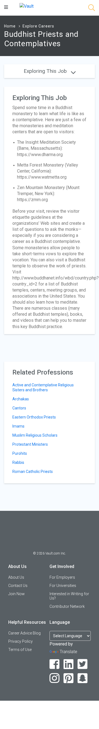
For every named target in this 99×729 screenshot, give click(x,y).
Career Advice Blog (24, 633)
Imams (18, 426)
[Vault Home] (27, 6)
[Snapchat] (83, 678)
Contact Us (18, 585)
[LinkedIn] (69, 664)
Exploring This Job (46, 71)
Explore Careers (38, 26)
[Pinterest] (69, 678)
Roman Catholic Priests (32, 471)
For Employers (62, 577)
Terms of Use (20, 649)
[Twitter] (83, 664)
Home (10, 26)
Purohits (19, 453)
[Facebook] (55, 664)
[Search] (91, 8)
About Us (16, 577)
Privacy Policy (20, 641)
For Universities (63, 585)
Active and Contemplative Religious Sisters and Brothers (43, 387)
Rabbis (18, 462)
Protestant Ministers (30, 444)
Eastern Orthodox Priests (34, 417)
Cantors (19, 408)
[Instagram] (55, 678)
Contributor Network (67, 606)
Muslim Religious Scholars (34, 435)
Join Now (16, 594)
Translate (68, 651)
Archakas (20, 399)
